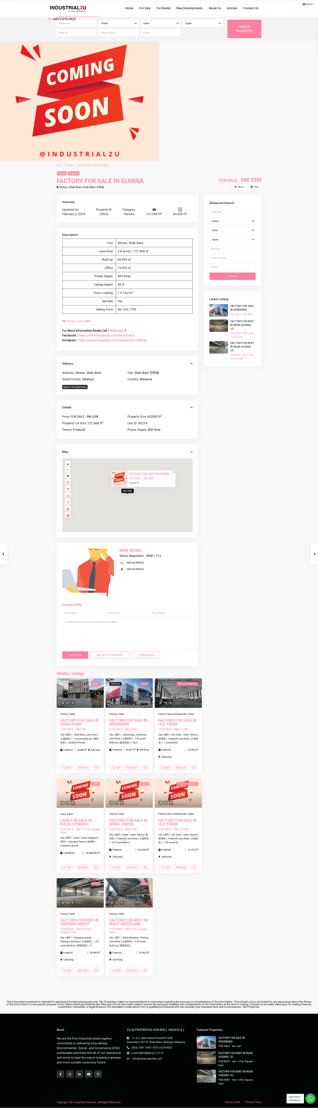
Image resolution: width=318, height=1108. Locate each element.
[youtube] (88, 1074)
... (86, 742)
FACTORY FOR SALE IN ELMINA (149, 473)
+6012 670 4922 (64, 19)
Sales (62, 173)
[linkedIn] (79, 1074)
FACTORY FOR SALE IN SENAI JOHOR (128, 822)
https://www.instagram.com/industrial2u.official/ (113, 340)
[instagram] (98, 1074)
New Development (177, 714)
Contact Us (251, 8)
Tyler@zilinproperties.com (147, 1058)
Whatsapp (117, 330)
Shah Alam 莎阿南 (93, 187)
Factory (70, 165)
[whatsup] (70, 1074)
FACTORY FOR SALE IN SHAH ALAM (79, 722)
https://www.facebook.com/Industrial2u (106, 335)
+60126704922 (135, 562)
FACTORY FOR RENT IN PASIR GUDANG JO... (242, 325)
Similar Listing (76, 321)
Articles (232, 8)
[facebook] (60, 1074)
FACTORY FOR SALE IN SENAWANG (128, 722)
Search (232, 276)
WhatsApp (147, 655)
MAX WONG (130, 550)
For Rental (163, 8)
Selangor (88, 379)
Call (111, 655)
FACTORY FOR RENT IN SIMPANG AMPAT (79, 922)
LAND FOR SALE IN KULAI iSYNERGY (76, 822)
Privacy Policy (253, 1102)
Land (63, 814)
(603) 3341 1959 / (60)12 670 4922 (152, 1047)
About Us (215, 8)
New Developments (189, 8)
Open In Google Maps (74, 387)
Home (129, 8)
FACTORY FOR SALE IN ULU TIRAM (177, 722)
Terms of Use (232, 1102)
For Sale (145, 8)
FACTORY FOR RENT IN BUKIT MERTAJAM (128, 922)
